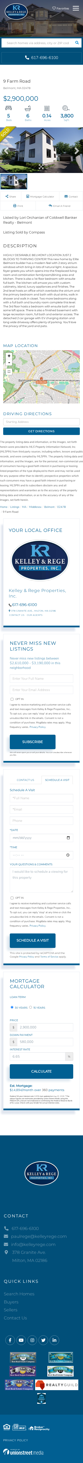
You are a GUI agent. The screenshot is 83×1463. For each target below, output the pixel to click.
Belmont (49, 507)
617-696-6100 (44, 57)
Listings (14, 507)
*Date (14, 830)
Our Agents (34, 615)
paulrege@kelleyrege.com (39, 1236)
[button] (77, 43)
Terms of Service (49, 956)
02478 (61, 507)
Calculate (41, 1071)
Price (14, 1020)
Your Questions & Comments (31, 864)
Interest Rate (20, 1049)
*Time (13, 847)
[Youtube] (21, 1340)
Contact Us (16, 615)
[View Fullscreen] (9, 372)
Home (3, 507)
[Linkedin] (54, 1340)
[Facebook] (10, 1340)
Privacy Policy (38, 727)
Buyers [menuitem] (11, 1302)
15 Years (39, 1007)
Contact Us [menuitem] (15, 1317)
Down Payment (21, 1035)
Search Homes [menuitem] (19, 1293)
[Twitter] (43, 1340)
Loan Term (18, 997)
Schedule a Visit (57, 780)
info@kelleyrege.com (33, 1244)
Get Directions (41, 431)
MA (24, 507)
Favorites (62, 8)
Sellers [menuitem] (10, 1309)
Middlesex (35, 507)
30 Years (20, 1007)
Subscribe (32, 742)
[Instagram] (32, 1340)
